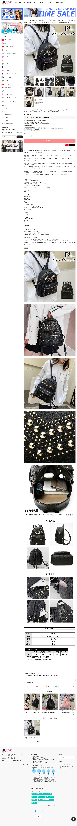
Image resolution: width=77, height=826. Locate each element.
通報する (73, 679)
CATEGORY (22, 2)
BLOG (34, 2)
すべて (28, 686)
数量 (25, 133)
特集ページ (7, 50)
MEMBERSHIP (41, 2)
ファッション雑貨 (9, 90)
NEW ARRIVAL (8, 40)
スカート (7, 70)
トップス (7, 57)
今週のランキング (9, 46)
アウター (7, 63)
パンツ (6, 67)
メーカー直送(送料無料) (10, 97)
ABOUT (29, 2)
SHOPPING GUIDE (59, 2)
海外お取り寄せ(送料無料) (11, 101)
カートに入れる (50, 140)
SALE (6, 43)
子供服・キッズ (8, 94)
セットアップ (8, 77)
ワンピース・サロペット (10, 74)
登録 (20, 136)
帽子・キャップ (8, 87)
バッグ (6, 80)
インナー (7, 60)
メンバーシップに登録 (29, 127)
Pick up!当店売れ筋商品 (10, 53)
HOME (15, 2)
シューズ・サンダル (9, 84)
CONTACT (49, 2)
